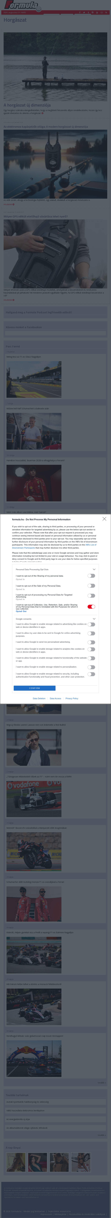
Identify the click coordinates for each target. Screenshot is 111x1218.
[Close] (105, 519)
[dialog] (55, 609)
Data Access (55, 698)
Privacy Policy (72, 698)
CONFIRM (34, 688)
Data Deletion (39, 698)
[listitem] (55, 569)
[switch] (91, 576)
